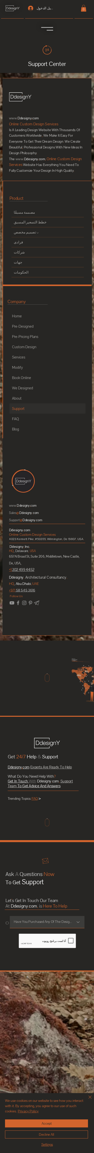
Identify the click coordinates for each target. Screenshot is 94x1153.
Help (31, 756)
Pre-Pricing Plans (25, 336)
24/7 (21, 756)
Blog (15, 429)
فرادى (18, 242)
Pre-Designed (23, 326)
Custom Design (24, 346)
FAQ (15, 418)
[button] (84, 8)
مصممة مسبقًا (24, 212)
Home (17, 316)
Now (49, 873)
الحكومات (21, 272)
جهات (18, 262)
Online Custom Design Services (33, 123)
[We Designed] (79, 388)
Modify (17, 367)
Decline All (46, 1134)
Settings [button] (47, 1144)
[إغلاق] (87, 1100)
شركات (19, 252)
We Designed (22, 388)
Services (18, 357)
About (17, 398)
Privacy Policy (28, 1111)
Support (50, 756)
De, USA (15, 563)
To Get (14, 882)
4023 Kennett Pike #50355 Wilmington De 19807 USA (46, 539)
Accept (47, 1123)
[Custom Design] (79, 347)
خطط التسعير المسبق (30, 222)
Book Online (21, 377)
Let (9, 900)
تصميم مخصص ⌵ (26, 232)
